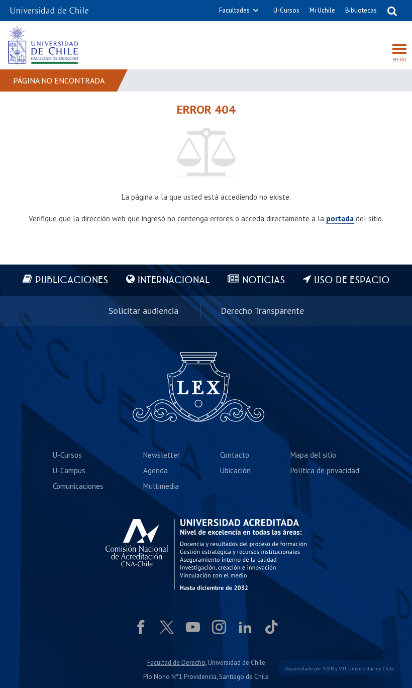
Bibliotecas (361, 10)
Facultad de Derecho (176, 662)
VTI (342, 668)
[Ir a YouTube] (193, 627)
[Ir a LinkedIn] (245, 627)
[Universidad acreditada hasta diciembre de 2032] (206, 554)
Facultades (234, 10)
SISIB (328, 668)
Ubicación (235, 470)
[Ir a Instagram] (219, 627)
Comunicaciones (78, 486)
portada (340, 218)
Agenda (155, 470)
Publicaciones (71, 280)
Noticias (263, 280)
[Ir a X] (167, 627)
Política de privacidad (324, 470)
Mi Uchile (322, 10)
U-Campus (69, 470)
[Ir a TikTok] (271, 627)
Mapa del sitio (313, 455)
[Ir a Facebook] (141, 627)
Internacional (174, 280)
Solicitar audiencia (143, 310)
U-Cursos (286, 10)
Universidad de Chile (371, 668)
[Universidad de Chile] (49, 7)
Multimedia (161, 486)
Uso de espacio (352, 280)
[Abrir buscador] (392, 10)
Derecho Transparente (262, 310)
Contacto (234, 455)
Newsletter (161, 455)
